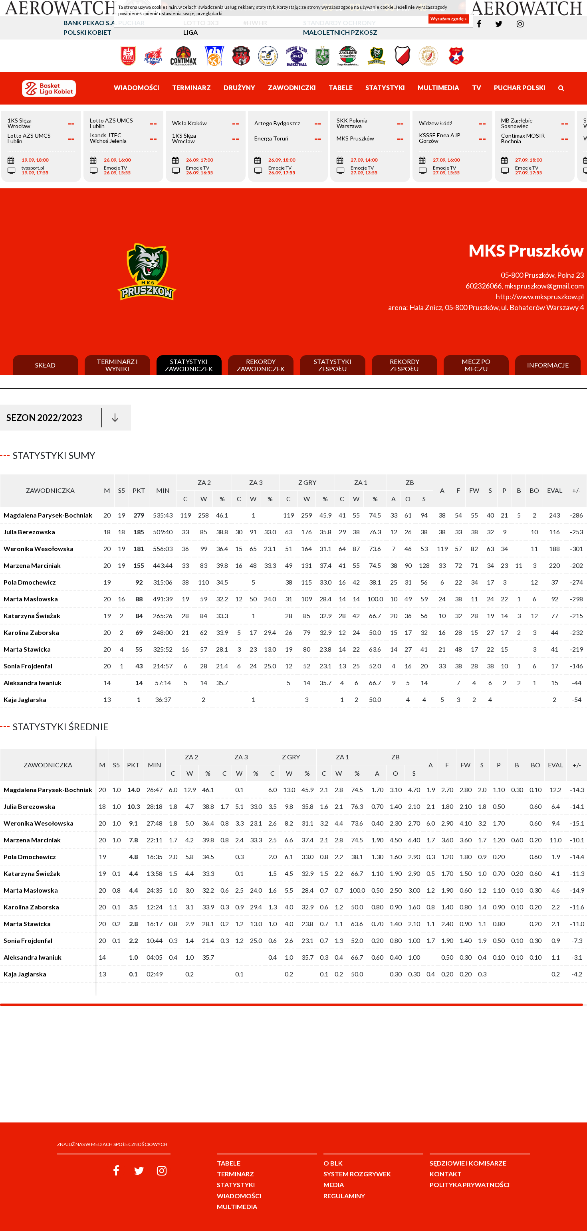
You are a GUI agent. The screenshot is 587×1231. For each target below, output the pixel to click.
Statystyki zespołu (332, 365)
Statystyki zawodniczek (189, 365)
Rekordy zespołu (404, 365)
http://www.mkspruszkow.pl (540, 296)
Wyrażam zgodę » (448, 19)
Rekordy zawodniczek (261, 365)
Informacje (548, 365)
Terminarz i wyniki (117, 365)
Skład (45, 365)
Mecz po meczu (476, 365)
